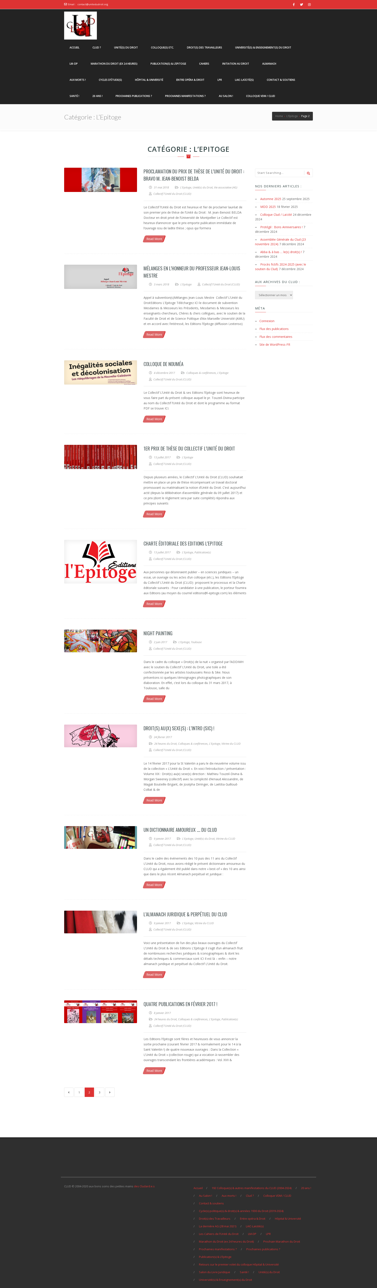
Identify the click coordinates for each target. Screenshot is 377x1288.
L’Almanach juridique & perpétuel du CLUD (185, 914)
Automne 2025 (270, 199)
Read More (154, 239)
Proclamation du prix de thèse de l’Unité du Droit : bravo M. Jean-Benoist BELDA (194, 175)
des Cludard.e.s (144, 1186)
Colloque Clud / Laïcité (276, 214)
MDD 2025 (268, 207)
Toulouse (196, 642)
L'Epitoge (185, 187)
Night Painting (158, 633)
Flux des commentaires (275, 337)
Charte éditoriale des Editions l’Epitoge (183, 543)
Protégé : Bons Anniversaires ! (281, 227)
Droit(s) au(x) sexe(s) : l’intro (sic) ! (179, 728)
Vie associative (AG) (225, 187)
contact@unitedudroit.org (92, 4)
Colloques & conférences (201, 373)
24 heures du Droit (165, 744)
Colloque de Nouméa (163, 363)
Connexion (266, 321)
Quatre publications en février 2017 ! (180, 1003)
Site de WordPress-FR (274, 344)
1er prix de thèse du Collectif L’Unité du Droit (189, 448)
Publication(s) (202, 552)
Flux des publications (274, 329)
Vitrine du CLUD (231, 744)
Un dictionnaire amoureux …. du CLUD (180, 829)
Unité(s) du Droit (203, 187)
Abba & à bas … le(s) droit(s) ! (281, 252)
